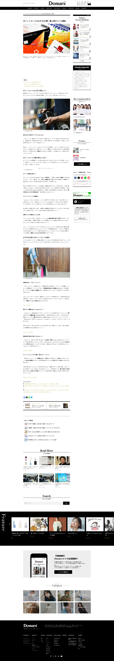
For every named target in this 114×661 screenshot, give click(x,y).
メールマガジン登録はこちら (82, 181)
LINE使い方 (83, 83)
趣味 (88, 75)
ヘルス (47, 643)
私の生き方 (48, 650)
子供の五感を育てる (57, 638)
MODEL (64, 8)
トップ (24, 13)
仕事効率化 (80, 75)
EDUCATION (57, 8)
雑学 (41, 638)
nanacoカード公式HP (28, 332)
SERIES (77, 8)
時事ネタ (85, 86)
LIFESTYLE (49, 8)
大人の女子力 (82, 73)
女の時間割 (80, 86)
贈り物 (47, 653)
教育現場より (56, 641)
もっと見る (82, 60)
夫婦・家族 (48, 648)
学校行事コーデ (56, 640)
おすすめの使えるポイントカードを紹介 (33, 86)
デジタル (42, 641)
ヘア (32, 641)
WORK (42, 8)
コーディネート (25, 638)
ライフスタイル (28, 13)
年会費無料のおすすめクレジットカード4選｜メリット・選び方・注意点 (41, 383)
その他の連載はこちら (82, 164)
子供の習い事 (56, 643)
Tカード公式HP (27, 305)
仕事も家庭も (77, 76)
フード (47, 640)
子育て (47, 645)
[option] (20, 528)
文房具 (76, 88)
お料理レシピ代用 (78, 81)
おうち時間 (87, 73)
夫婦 (82, 76)
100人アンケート (49, 652)
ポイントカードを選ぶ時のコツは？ (32, 84)
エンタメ (47, 641)
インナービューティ (35, 650)
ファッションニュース (26, 643)
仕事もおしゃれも (81, 78)
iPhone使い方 (77, 83)
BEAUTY (36, 8)
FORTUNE (71, 8)
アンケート (81, 201)
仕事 (41, 640)
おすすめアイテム (26, 641)
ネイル (33, 648)
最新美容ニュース (35, 645)
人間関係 (76, 73)
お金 (35, 13)
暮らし (33, 13)
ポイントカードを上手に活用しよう (32, 82)
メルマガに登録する (63, 572)
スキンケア (34, 640)
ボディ (33, 643)
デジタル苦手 (84, 81)
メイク (33, 638)
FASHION (29, 8)
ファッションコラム (26, 640)
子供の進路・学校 (57, 645)
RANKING (84, 8)
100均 (85, 75)
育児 (76, 75)
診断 (76, 78)
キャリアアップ (86, 76)
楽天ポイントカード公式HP (29, 377)
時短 (76, 86)
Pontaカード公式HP (27, 350)
